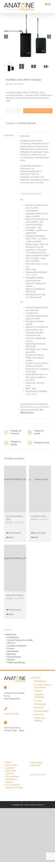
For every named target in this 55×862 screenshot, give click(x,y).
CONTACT (10, 768)
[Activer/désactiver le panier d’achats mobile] (46, 4)
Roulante (11, 660)
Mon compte (36, 762)
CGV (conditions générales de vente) (14, 786)
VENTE (9, 762)
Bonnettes (11, 654)
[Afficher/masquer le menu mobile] (49, 4)
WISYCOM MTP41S (14, 595)
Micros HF (31, 123)
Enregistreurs (13, 637)
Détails (10, 537)
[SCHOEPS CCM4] (40, 489)
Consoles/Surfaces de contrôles (41, 686)
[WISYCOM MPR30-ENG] (15, 489)
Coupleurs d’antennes (16, 646)
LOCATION (21, 123)
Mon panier (36, 765)
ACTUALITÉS (11, 765)
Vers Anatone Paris (38, 775)
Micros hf (11, 643)
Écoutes (10, 648)
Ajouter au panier (37, 111)
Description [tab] (9, 135)
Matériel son (11, 634)
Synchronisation (14, 657)
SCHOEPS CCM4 (38, 516)
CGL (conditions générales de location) (12, 779)
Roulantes (39, 714)
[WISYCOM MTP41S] (15, 568)
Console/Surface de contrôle (20, 640)
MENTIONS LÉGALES (11, 772)
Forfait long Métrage (16, 662)
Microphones (12, 651)
